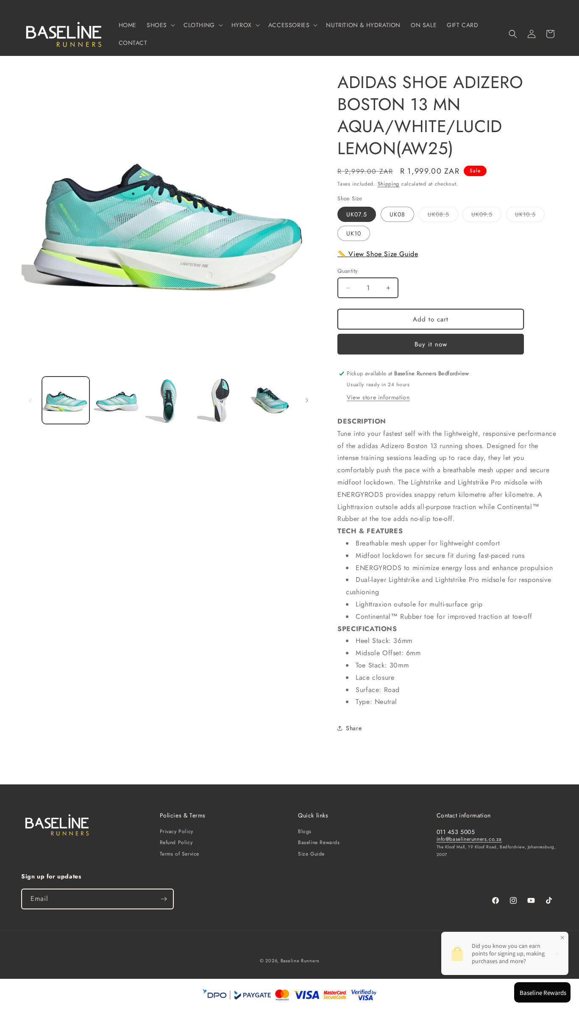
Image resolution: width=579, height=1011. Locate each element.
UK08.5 (443, 216)
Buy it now (431, 344)
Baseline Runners (300, 960)
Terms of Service (180, 854)
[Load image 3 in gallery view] (168, 400)
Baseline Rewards (319, 842)
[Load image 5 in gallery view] (272, 400)
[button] (160, 25)
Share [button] (354, 728)
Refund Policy (176, 842)
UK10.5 (530, 216)
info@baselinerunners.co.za (469, 839)
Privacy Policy (176, 831)
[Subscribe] (163, 899)
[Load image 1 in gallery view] (65, 400)
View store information (378, 397)
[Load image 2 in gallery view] (117, 400)
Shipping (389, 184)
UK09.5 (486, 216)
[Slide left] (30, 400)
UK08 (397, 214)
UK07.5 (356, 214)
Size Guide (311, 854)
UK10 (353, 233)
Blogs (305, 831)
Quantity (347, 271)
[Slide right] (307, 400)
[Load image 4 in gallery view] (220, 400)
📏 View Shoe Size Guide (377, 254)
